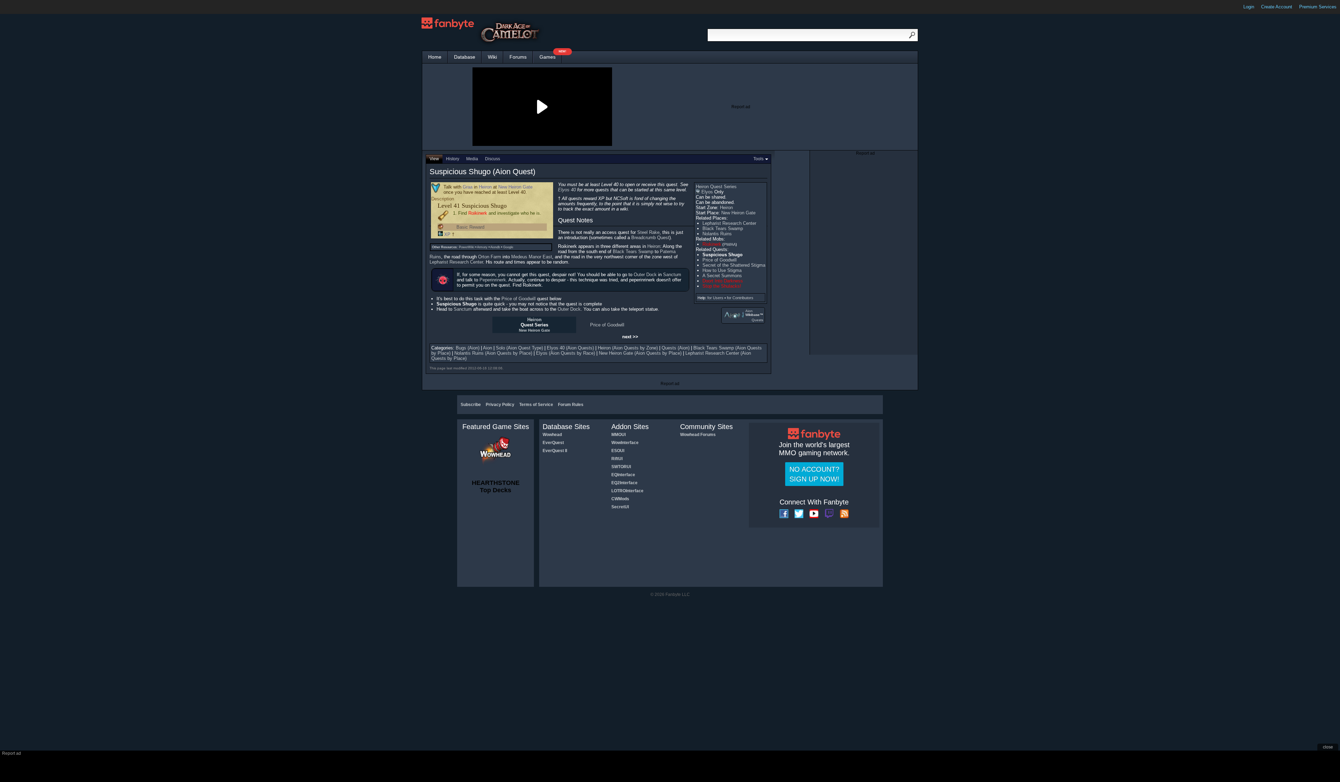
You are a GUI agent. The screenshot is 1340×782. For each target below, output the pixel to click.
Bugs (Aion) (467, 348)
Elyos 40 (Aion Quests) (570, 348)
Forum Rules (570, 404)
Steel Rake (648, 232)
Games (550, 55)
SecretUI (620, 506)
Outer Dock (645, 274)
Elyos (707, 191)
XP (447, 234)
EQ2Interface (624, 482)
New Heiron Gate (738, 212)
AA (733, 244)
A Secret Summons (722, 275)
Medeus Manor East (531, 256)
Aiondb (495, 247)
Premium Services (1318, 6)
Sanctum (672, 274)
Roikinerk (477, 213)
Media (472, 158)
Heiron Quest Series (716, 186)
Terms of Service (536, 404)
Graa (467, 187)
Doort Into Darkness (722, 280)
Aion (749, 311)
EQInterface (623, 474)
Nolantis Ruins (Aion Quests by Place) (493, 353)
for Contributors (740, 298)
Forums (518, 57)
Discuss (492, 158)
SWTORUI (621, 466)
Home (434, 57)
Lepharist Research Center (729, 223)
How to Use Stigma (722, 270)
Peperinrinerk (492, 279)
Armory (482, 247)
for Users (715, 298)
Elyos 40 (567, 189)
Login (1248, 6)
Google (508, 247)
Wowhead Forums (698, 434)
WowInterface (625, 442)
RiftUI (617, 458)
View (434, 158)
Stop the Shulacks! (721, 286)
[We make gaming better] (22, 7)
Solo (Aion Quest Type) (519, 348)
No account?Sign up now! (814, 474)
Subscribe (471, 404)
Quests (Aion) (676, 348)
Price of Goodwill (719, 260)
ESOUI (617, 450)
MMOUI (618, 434)
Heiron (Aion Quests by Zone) (628, 348)
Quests (757, 320)
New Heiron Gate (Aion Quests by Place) (640, 353)
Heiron (726, 207)
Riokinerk (711, 244)
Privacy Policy (500, 404)
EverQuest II (555, 450)
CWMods (620, 498)
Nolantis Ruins (717, 233)
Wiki (492, 57)
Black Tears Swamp (722, 228)
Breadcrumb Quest (650, 237)
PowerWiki (466, 247)
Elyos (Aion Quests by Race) (565, 353)
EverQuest (553, 442)
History (452, 158)
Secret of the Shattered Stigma (733, 265)
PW (727, 244)
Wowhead (552, 434)
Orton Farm (489, 256)
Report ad (740, 106)
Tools (758, 158)
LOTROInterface (627, 490)
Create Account (1276, 6)
